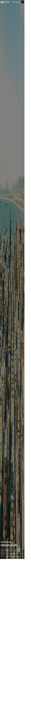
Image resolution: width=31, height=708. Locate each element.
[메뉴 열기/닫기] (22, 2)
